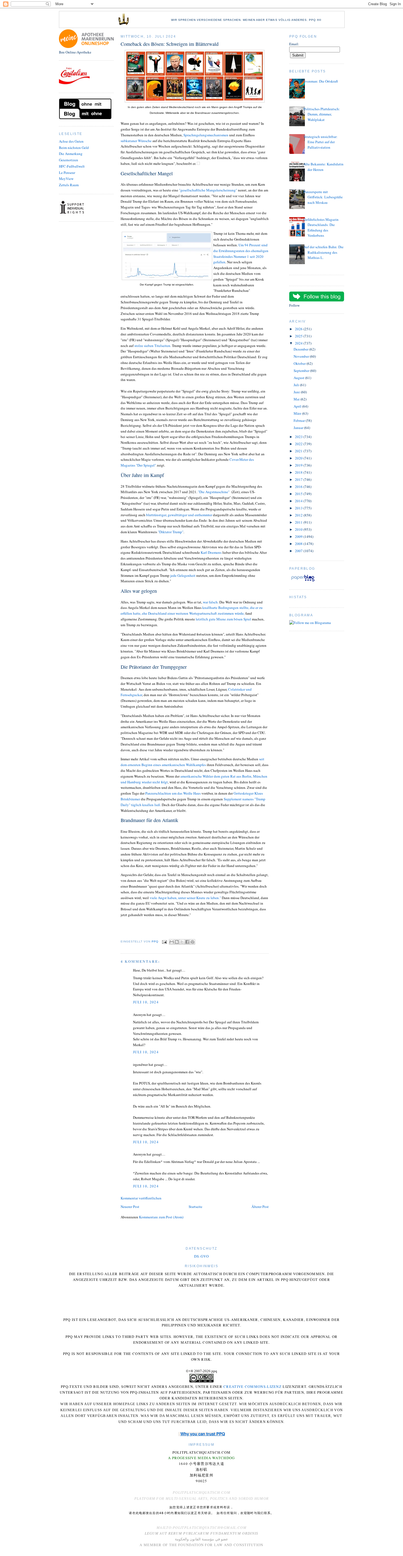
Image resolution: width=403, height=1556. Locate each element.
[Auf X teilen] (182, 942)
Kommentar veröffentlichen (141, 1198)
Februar (300, 420)
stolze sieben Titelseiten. (152, 345)
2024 (299, 343)
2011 (299, 522)
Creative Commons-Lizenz (252, 1386)
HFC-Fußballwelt (72, 166)
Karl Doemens (211, 552)
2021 (299, 450)
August (299, 377)
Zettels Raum (69, 184)
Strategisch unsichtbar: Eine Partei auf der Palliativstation (320, 142)
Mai (297, 399)
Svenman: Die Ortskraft (320, 81)
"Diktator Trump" (170, 531)
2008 (299, 543)
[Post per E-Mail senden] (164, 941)
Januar (299, 427)
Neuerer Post (130, 1206)
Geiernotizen (68, 159)
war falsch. (210, 602)
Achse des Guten (71, 141)
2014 (299, 500)
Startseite (195, 1206)
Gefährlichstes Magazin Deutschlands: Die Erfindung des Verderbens (321, 227)
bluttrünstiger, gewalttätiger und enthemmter (179, 514)
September (302, 370)
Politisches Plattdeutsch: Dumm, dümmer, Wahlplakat (321, 114)
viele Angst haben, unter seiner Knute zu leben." (185, 897)
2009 (299, 536)
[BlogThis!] (177, 942)
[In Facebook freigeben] (187, 942)
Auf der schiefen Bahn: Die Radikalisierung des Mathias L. (323, 252)
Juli (297, 384)
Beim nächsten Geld (74, 147)
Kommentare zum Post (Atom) (161, 1217)
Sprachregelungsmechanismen (206, 134)
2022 (299, 443)
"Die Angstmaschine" (214, 491)
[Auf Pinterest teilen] (192, 942)
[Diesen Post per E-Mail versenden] (171, 942)
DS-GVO (201, 1256)
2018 (299, 472)
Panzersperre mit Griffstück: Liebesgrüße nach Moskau (323, 197)
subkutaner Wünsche (136, 140)
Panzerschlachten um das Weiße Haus (173, 793)
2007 (299, 550)
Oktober (300, 363)
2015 (299, 493)
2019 (299, 465)
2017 (299, 479)
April (298, 406)
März (298, 413)
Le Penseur (67, 172)
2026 (299, 328)
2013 (299, 508)
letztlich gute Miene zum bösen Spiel (223, 619)
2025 (299, 336)
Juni (297, 391)
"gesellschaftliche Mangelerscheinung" (208, 190)
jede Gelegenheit (182, 575)
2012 (299, 515)
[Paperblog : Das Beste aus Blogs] (302, 581)
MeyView (66, 178)
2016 (299, 486)
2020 (299, 458)
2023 (299, 436)
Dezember (301, 349)
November (302, 356)
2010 (299, 529)
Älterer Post (260, 1206)
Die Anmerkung (71, 153)
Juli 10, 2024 (146, 1001)
